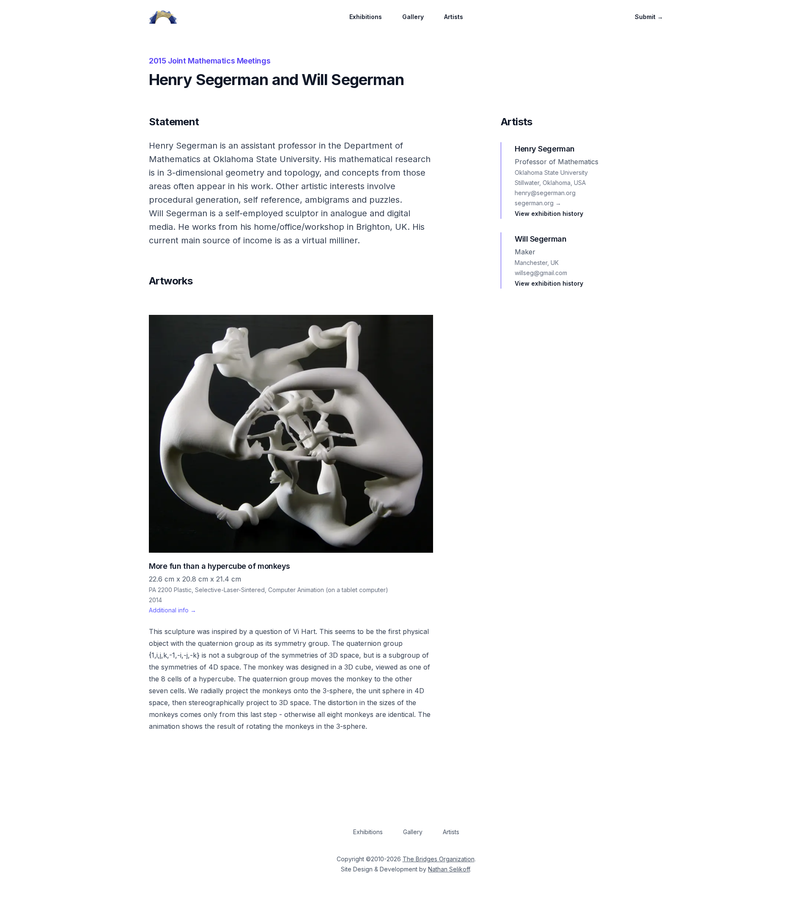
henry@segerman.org (545, 192)
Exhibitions (365, 16)
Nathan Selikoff (449, 869)
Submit (649, 16)
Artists (453, 16)
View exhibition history (549, 213)
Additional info (172, 610)
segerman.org (538, 203)
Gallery (413, 16)
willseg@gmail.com (541, 272)
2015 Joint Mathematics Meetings (209, 60)
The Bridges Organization (439, 859)
